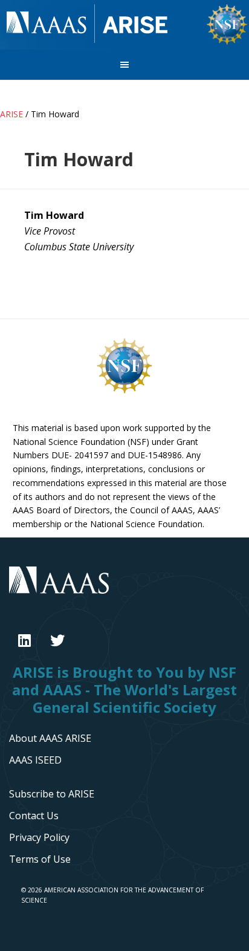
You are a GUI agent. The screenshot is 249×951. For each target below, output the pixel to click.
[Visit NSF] (124, 392)
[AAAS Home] (124, 589)
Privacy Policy (39, 837)
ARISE (87, 24)
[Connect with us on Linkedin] (24, 640)
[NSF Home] (227, 43)
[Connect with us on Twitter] (57, 640)
